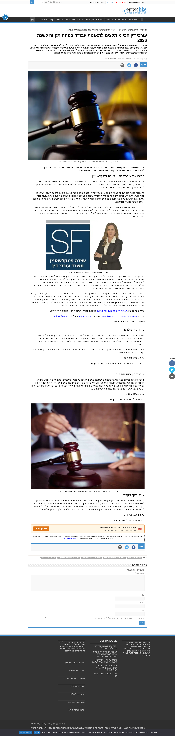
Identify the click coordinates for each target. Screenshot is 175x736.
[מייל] (172, 376)
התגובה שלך (139, 573)
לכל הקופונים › (41, 529)
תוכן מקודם (141, 59)
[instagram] (54, 2)
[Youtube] (56, 2)
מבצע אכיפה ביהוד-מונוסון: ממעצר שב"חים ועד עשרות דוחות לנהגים (106, 668)
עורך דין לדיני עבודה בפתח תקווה (91, 558)
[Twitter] (59, 2)
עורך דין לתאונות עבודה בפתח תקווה (69, 558)
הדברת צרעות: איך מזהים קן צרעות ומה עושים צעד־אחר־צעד (104, 661)
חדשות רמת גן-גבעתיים (77, 728)
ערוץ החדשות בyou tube (75, 663)
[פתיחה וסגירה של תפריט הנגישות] (5, 17)
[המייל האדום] (46, 2)
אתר (143, 610)
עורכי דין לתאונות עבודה (48, 558)
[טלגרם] (51, 2)
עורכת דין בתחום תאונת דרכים (112, 311)
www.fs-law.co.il (110, 316)
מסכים (37, 732)
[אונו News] (134, 10)
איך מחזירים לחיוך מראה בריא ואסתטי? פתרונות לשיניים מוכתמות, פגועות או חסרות (105, 654)
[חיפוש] (32, 2)
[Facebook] (61, 2)
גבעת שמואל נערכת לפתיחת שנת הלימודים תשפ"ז (106, 647)
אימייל (142, 603)
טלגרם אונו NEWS (77, 686)
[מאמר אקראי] (32, 19)
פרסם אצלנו (120, 2)
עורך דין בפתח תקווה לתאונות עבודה (114, 558)
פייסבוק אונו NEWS (77, 671)
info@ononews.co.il (68, 538)
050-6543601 (86, 316)
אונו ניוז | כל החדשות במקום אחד (142, 19)
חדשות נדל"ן (122, 20)
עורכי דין (122, 30)
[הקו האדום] (48, 2)
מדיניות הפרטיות (25, 732)
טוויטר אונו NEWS (77, 694)
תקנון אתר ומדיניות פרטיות (41, 728)
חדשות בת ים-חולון (95, 728)
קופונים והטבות (47, 20)
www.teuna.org (129, 316)
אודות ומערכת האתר (96, 2)
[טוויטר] (172, 370)
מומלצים (59, 20)
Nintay (43, 724)
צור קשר (110, 2)
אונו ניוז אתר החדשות (76, 702)
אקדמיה (90, 20)
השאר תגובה (109, 59)
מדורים (100, 20)
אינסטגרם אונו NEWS (76, 678)
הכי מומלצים (133, 30)
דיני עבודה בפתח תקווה (134, 558)
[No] (172, 732)
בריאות (110, 20)
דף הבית (143, 30)
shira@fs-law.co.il (63, 316)
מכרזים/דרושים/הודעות (74, 20)
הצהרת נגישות (110, 728)
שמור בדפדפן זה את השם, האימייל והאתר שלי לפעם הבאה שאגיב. (118, 618)
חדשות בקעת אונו (60, 728)
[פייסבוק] (172, 363)
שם (143, 595)
